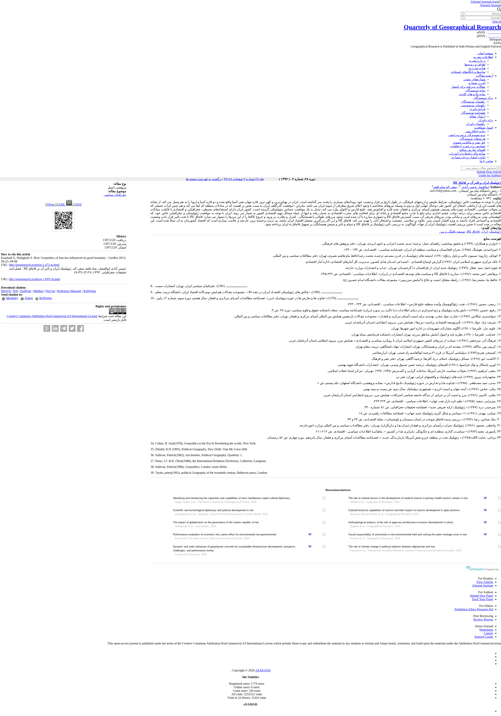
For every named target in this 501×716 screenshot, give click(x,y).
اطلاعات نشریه (483, 57)
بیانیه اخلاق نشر (475, 131)
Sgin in (496, 21)
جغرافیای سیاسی (115, 194)
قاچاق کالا (473, 231)
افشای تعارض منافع (472, 150)
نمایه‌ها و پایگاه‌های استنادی (468, 72)
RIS (15, 291)
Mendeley (12, 298)
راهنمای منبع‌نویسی (472, 105)
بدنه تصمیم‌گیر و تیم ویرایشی (466, 135)
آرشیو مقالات (484, 75)
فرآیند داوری (477, 109)
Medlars (38, 291)
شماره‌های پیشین (474, 79)
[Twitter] (72, 328)
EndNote (25, 291)
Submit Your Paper (481, 595)
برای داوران (485, 120)
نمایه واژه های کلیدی (472, 94)
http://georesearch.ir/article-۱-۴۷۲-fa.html (34, 279)
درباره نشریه (477, 60)
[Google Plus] (46, 328)
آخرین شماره (477, 83)
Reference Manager (69, 291)
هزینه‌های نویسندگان (472, 138)
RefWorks (90, 291)
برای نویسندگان (483, 98)
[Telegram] (63, 328)
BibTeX (6, 291)
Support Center (483, 636)
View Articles (484, 582)
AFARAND (263, 670)
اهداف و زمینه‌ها (475, 64)
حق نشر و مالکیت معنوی (469, 142)
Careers (488, 633)
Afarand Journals (490, 5)
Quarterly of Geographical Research (452, 27)
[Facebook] (80, 328)
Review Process (483, 619)
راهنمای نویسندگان (473, 101)
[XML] (60, 204)
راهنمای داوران (475, 124)
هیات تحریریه (477, 68)
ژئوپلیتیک (495, 231)
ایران (484, 231)
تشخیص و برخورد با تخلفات (467, 146)
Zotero (29, 298)
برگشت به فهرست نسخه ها (204, 179)
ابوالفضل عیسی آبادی (475, 187)
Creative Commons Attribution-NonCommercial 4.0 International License (52, 316)
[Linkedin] (55, 328)
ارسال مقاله (477, 116)
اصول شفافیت (483, 127)
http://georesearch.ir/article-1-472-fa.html (34, 264)
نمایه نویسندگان (475, 90)
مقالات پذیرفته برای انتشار (468, 86)
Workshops (486, 629)
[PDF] (77, 204)
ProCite (50, 291)
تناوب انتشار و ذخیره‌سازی (468, 157)
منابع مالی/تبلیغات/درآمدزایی (467, 153)
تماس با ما (486, 161)
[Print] (50, 204)
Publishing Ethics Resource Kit (474, 609)
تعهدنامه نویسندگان (473, 112)
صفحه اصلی (485, 53)
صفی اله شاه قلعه (445, 187)
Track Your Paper (482, 599)
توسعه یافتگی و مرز (452, 231)
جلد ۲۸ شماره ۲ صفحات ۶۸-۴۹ (244, 179)
